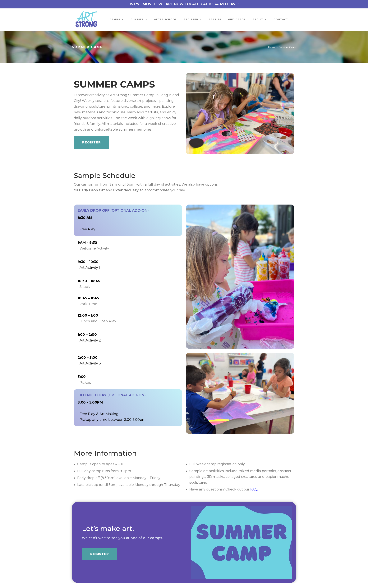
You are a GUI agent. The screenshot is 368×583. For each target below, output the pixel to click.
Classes (137, 19)
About (258, 19)
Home (271, 47)
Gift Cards (237, 19)
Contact (281, 19)
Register (191, 19)
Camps (115, 19)
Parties (215, 19)
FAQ (253, 489)
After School (165, 19)
